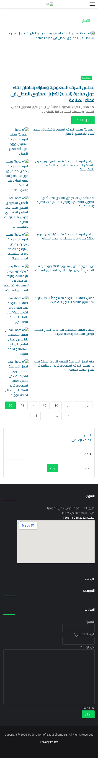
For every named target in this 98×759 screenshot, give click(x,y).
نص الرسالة (87, 647)
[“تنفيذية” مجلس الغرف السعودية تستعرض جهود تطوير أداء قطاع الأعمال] (15, 141)
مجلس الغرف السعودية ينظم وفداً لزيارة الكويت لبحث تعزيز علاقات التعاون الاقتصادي (65, 300)
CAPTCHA (89, 708)
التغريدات (89, 591)
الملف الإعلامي (81, 440)
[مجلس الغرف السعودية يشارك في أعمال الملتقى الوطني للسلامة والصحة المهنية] (15, 342)
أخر (35, 416)
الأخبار (87, 435)
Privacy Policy (49, 741)
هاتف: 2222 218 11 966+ (79, 517)
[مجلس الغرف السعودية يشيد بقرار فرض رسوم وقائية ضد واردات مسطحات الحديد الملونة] (15, 246)
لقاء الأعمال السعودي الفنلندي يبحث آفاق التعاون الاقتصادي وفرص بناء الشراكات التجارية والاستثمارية (65, 202)
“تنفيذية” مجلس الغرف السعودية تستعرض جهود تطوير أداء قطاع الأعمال (64, 131)
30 (56, 405)
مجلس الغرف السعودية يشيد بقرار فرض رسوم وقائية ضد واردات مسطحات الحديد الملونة (66, 236)
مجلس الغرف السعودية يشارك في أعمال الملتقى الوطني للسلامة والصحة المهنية (64, 331)
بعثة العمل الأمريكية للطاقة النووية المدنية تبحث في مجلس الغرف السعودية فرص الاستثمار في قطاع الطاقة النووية (64, 365)
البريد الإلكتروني (84, 634)
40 (44, 405)
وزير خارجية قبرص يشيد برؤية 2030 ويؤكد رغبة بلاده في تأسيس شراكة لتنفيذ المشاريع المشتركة (64, 268)
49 (22, 405)
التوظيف (89, 579)
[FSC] (49, 4)
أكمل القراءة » (83, 120)
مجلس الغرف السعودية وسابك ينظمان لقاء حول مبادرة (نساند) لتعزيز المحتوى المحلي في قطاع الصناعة (52, 93)
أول (87, 405)
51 (68, 416)
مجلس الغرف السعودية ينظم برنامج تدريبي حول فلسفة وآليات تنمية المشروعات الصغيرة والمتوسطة (65, 165)
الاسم (90, 621)
